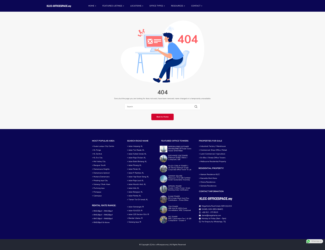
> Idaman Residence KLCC (209, 174)
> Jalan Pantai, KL (134, 196)
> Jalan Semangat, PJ (135, 207)
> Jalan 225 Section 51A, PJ (138, 214)
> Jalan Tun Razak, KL (135, 150)
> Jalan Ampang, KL (135, 146)
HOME (91, 5)
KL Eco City (98, 157)
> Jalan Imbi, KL (133, 188)
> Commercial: (205, 150)
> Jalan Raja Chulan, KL (136, 157)
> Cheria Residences (207, 182)
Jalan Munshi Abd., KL (137, 184)
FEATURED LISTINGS (112, 5)
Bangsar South (100, 165)
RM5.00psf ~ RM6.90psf (103, 215)
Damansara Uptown (102, 173)
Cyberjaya (98, 196)
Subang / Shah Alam (102, 184)
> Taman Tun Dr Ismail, (136, 199)
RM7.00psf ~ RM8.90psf (103, 218)
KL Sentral (98, 154)
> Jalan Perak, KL (134, 169)
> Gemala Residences (207, 186)
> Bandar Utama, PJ (135, 218)
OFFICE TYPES (156, 5)
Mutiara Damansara (101, 177)
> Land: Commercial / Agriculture (212, 154)
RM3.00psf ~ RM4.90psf (103, 211)
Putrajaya (97, 192)
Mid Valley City (99, 161)
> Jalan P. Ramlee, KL (135, 173)
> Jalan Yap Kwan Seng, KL (138, 177)
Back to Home (162, 117)
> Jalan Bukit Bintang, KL (137, 161)
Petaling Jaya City (101, 180)
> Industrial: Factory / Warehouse (212, 146)
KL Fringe (97, 150)
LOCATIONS (136, 5)
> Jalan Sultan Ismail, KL (136, 154)
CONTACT (196, 5)
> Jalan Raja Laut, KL (135, 180)
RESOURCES (177, 5)
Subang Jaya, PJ (135, 222)
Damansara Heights (102, 169)
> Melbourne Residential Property (212, 161)
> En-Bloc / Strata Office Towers (212, 157)
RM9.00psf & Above (102, 222)
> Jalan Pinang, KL (134, 165)
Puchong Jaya (99, 188)
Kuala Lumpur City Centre (104, 146)
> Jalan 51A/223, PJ (134, 210)
